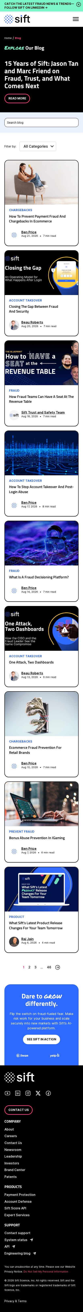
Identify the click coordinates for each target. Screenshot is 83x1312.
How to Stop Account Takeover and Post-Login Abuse (41, 489)
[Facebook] (48, 1094)
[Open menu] (75, 19)
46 (49, 967)
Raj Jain (27, 939)
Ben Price (28, 232)
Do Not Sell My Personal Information (46, 1271)
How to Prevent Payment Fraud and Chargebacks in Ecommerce (37, 218)
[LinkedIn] (18, 1094)
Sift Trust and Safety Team (43, 412)
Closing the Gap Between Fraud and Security (33, 308)
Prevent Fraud (21, 831)
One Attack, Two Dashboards (31, 662)
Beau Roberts (32, 322)
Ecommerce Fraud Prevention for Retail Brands (35, 750)
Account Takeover (25, 300)
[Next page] (57, 967)
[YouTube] (7, 1094)
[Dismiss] (78, 4)
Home (8, 38)
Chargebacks (20, 210)
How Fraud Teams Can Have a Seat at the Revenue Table (41, 399)
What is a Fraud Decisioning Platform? (39, 577)
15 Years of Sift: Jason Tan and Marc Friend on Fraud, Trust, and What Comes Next (41, 74)
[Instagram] (28, 1094)
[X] (38, 1094)
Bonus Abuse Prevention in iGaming (37, 838)
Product (16, 917)
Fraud (14, 390)
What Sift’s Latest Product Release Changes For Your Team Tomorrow (36, 925)
